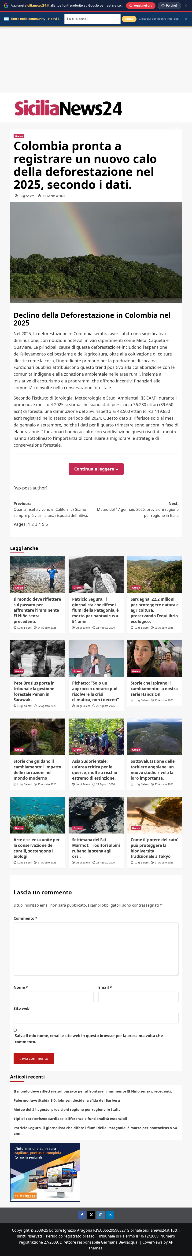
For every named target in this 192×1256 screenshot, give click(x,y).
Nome (21, 987)
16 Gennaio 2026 (54, 196)
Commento (25, 918)
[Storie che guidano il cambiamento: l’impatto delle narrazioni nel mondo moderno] (37, 737)
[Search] (177, 128)
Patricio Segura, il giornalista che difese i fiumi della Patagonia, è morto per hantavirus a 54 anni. (95, 610)
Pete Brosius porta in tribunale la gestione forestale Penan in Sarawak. (34, 691)
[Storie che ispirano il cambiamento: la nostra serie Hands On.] (154, 658)
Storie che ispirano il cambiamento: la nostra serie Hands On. (154, 688)
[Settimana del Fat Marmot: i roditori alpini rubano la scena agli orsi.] (96, 815)
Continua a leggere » (96, 469)
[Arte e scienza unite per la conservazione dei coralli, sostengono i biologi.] (37, 815)
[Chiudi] (185, 5)
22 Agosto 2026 (47, 706)
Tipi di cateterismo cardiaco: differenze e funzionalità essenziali (70, 1118)
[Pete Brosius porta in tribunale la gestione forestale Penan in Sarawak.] (37, 658)
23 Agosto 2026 (105, 627)
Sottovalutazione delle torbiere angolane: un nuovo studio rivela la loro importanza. (153, 770)
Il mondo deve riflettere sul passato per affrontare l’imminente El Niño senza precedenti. (37, 610)
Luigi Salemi (27, 196)
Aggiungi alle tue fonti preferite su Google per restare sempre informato (77, 5)
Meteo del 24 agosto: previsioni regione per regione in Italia (67, 1109)
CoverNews (152, 1242)
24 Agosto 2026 (47, 627)
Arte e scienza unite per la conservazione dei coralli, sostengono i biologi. (37, 848)
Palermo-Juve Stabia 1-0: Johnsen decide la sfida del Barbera (67, 1100)
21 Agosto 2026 (47, 862)
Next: (138, 509)
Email (105, 987)
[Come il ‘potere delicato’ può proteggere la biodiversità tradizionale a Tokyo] (154, 815)
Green (19, 136)
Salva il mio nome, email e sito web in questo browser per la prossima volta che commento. (89, 1038)
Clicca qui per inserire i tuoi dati (159, 18)
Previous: (51, 509)
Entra (129, 19)
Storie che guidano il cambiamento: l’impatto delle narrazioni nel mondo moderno (37, 770)
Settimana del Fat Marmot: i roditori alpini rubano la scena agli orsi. (96, 848)
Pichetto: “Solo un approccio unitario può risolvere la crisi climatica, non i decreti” (95, 691)
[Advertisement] (96, 60)
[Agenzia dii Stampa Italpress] (45, 1171)
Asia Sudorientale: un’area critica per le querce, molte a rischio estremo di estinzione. (94, 770)
